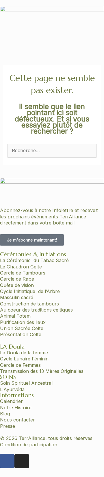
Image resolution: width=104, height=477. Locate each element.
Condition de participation (28, 444)
